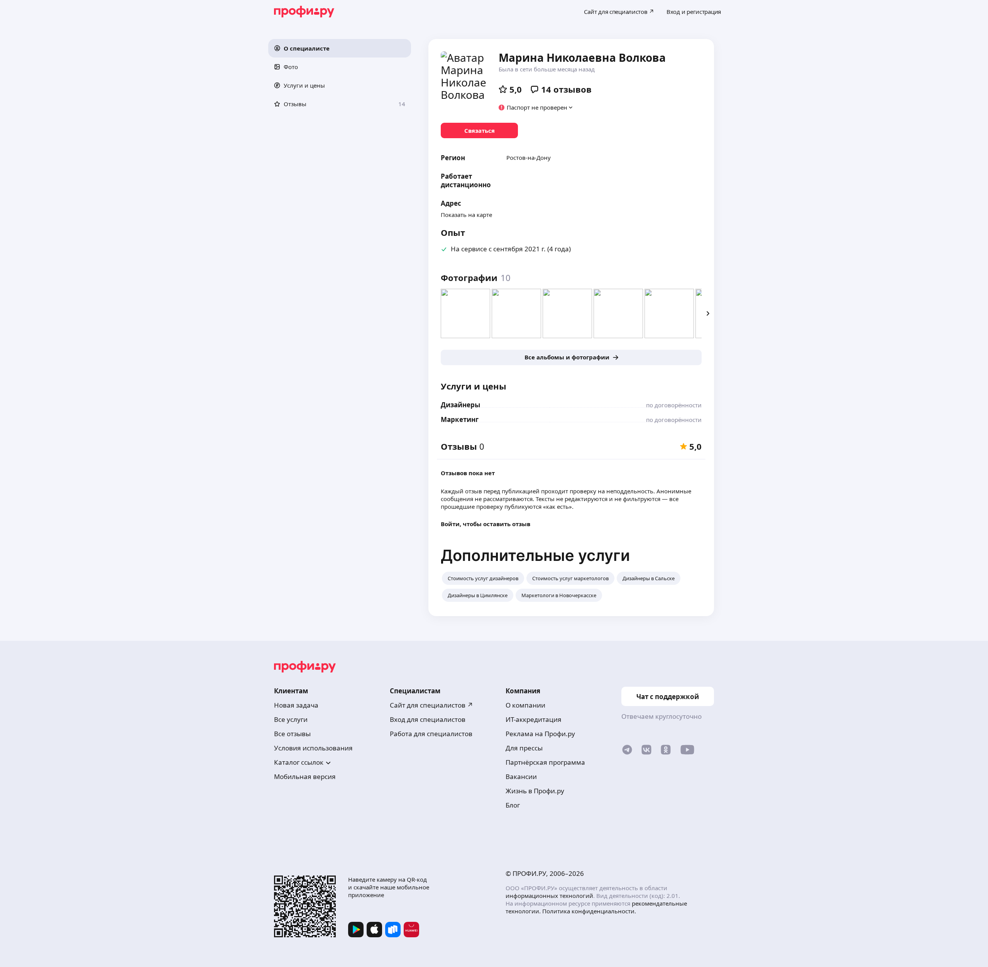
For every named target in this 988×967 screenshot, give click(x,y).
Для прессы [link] (524, 747)
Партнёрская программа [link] (545, 762)
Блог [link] (513, 805)
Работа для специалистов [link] (431, 733)
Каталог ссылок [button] (298, 762)
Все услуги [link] (291, 719)
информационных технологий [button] (549, 895)
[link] (479, 130)
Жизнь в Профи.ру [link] (535, 790)
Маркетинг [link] (460, 419)
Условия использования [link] (313, 747)
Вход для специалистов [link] (427, 719)
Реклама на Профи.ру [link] (540, 733)
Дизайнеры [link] (460, 404)
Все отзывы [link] (292, 733)
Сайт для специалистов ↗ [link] (431, 705)
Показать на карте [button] (466, 214)
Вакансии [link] (521, 776)
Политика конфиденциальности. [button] (589, 911)
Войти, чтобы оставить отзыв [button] (485, 524)
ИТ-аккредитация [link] (534, 719)
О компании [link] (525, 705)
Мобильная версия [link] (305, 776)
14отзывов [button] (566, 89)
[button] (339, 48)
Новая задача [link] (296, 705)
